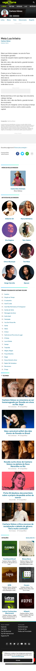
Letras (3, 20)
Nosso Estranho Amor (10, 360)
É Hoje (6, 369)
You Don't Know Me (10, 322)
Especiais (3, 627)
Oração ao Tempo (9, 297)
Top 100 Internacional (7, 633)
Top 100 (11, 6)
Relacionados (23, 20)
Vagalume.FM (30, 538)
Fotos (14, 20)
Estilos (19, 6)
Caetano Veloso (5, 41)
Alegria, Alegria (8, 351)
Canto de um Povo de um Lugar (13, 335)
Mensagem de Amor (10, 313)
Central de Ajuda (23, 627)
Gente (6, 325)
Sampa (6, 344)
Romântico (16, 16)
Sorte (7, 316)
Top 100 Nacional (6, 631)
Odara (6, 329)
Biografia (31, 20)
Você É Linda (8, 303)
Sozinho (6, 294)
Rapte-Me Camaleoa (10, 363)
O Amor (6, 332)
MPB (11, 16)
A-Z (26, 6)
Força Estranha (8, 354)
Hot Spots (4, 629)
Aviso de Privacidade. (18, 656)
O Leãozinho (8, 300)
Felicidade (7, 319)
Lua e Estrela (8, 341)
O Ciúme (6, 338)
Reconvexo (7, 366)
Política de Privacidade (24, 631)
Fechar (18, 660)
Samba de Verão (9, 310)
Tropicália (7, 347)
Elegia (6, 357)
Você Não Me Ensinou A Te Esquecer (14, 307)
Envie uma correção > (20, 147)
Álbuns (9, 20)
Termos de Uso (22, 629)
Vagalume (9, 2)
